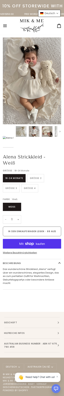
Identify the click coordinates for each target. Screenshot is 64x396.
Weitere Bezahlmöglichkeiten (20, 252)
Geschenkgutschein (16, 387)
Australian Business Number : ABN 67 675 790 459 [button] (30, 345)
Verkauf (41, 383)
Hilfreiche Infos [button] (14, 333)
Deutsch (11, 366)
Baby (31, 383)
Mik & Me (11, 374)
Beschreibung (12, 263)
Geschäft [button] (10, 322)
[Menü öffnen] (8, 26)
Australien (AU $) (39, 366)
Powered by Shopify (15, 390)
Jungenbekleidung (14, 383)
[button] (56, 388)
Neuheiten (9, 377)
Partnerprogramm (43, 387)
